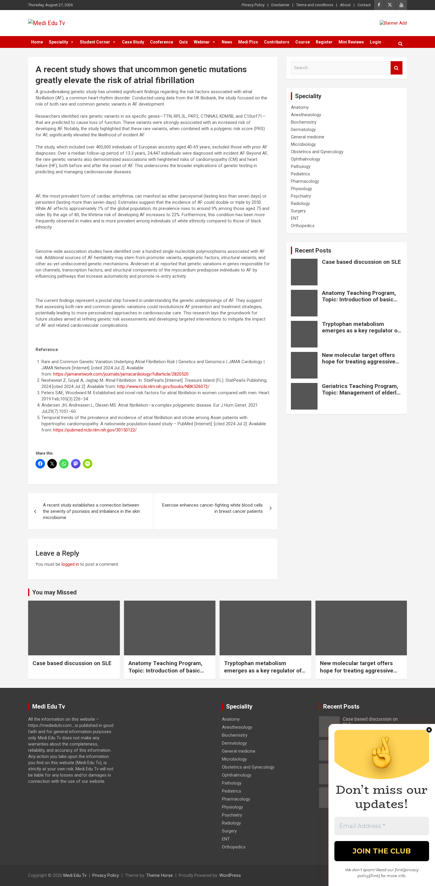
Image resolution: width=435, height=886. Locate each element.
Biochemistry (303, 122)
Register (324, 42)
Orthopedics (303, 225)
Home (37, 42)
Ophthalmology (305, 159)
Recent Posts (313, 250)
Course (302, 42)
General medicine (307, 137)
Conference (161, 42)
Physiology (301, 188)
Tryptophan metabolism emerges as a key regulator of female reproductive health (360, 331)
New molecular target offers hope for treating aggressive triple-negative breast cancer (359, 362)
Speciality (58, 42)
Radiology (300, 203)
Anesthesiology (306, 114)
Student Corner (95, 42)
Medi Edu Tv (74, 875)
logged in (70, 564)
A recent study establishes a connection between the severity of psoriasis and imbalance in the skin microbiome (91, 511)
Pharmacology (305, 181)
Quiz (183, 42)
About (345, 5)
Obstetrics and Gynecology (317, 151)
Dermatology (303, 129)
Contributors (276, 42)
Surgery (298, 211)
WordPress (230, 875)
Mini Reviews (351, 42)
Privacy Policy (253, 5)
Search (396, 68)
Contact (364, 5)
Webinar (202, 42)
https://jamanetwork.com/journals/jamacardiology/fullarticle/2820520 (120, 374)
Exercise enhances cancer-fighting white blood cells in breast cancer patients (212, 508)
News (227, 42)
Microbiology (303, 144)
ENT (295, 218)
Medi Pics (248, 42)
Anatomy (300, 107)
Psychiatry (301, 196)
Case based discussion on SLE (361, 261)
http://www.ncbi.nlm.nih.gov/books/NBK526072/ (163, 386)
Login (375, 42)
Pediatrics (300, 174)
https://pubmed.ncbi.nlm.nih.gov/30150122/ (95, 430)
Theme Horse (159, 875)
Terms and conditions (314, 5)
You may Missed (54, 592)
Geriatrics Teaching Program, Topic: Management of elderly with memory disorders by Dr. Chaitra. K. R (360, 396)
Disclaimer (280, 5)
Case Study (133, 42)
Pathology (300, 166)
